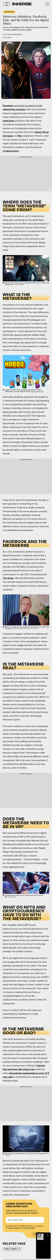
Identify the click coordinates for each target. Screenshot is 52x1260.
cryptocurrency (11, 151)
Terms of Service (15, 1228)
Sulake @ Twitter (37, 391)
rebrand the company (14, 109)
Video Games (10, 1249)
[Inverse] (22, 4)
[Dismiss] (48, 1234)
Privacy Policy (30, 1228)
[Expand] (39, 1234)
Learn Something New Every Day (19, 1205)
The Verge (8, 578)
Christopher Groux (14, 34)
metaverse (8, 120)
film (20, 135)
